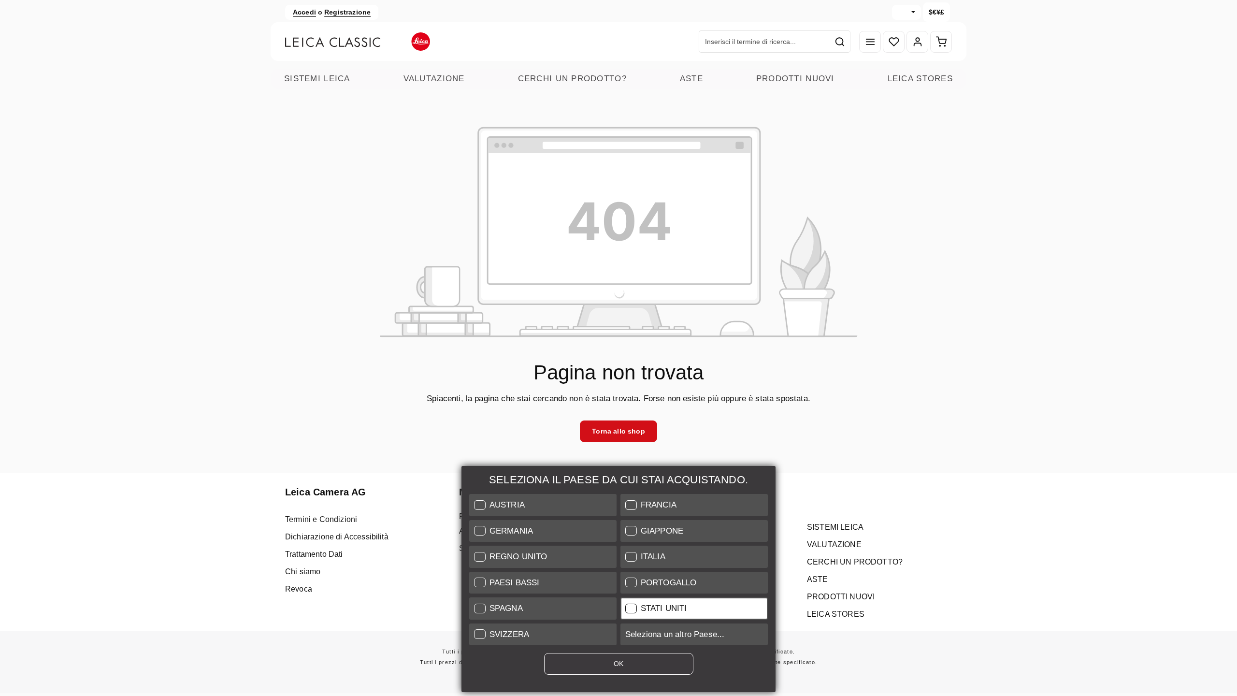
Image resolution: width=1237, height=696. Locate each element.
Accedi (304, 12)
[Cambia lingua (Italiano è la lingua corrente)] (906, 12)
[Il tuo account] (917, 42)
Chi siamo (302, 571)
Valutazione (434, 78)
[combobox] (764, 41)
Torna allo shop (618, 431)
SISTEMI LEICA (317, 78)
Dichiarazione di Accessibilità (336, 537)
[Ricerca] (840, 41)
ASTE (691, 78)
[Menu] (870, 42)
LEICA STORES (920, 78)
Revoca (298, 589)
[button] (543, 505)
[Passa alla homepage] (357, 41)
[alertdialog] (618, 581)
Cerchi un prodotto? (572, 78)
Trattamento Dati (314, 554)
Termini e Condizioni (321, 519)
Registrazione (347, 12)
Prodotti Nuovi (795, 78)
